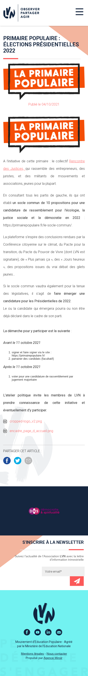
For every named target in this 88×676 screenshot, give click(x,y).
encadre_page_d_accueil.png (31, 431)
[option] (44, 511)
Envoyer (77, 581)
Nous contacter (57, 653)
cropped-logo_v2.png (26, 421)
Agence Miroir (53, 658)
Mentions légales (32, 653)
